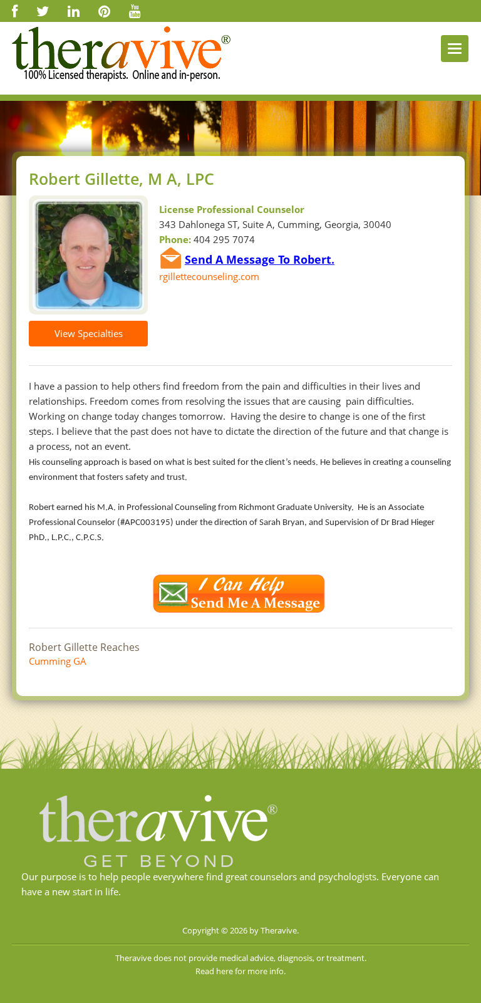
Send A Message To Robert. (259, 259)
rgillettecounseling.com (209, 276)
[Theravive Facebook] (15, 10)
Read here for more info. (240, 971)
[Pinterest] (104, 10)
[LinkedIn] (74, 10)
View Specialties (88, 333)
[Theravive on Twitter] (42, 10)
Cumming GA (57, 661)
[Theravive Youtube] (135, 10)
